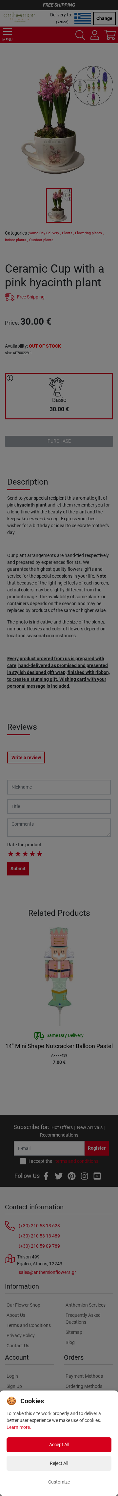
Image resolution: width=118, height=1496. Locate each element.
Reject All (59, 1463)
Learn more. (19, 1427)
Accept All (59, 1444)
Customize (59, 1482)
